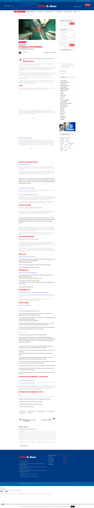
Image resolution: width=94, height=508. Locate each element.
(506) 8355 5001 (64, 73)
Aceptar (73, 506)
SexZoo (61, 114)
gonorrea (61, 148)
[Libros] (12, 6)
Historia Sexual (63, 95)
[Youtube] (6, 6)
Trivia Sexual (62, 117)
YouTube (64, 460)
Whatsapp (54, 52)
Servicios (62, 109)
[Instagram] (10, 6)
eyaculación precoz (70, 143)
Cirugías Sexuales (23, 15)
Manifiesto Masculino (52, 455)
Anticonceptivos (22, 411)
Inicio (19, 15)
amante (66, 150)
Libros (61, 98)
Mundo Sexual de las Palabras (65, 103)
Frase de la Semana (63, 90)
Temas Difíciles (63, 116)
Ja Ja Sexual (50, 462)
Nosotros (50, 483)
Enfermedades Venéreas (41, 411)
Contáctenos (55, 483)
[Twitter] (8, 6)
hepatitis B (62, 139)
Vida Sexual (62, 119)
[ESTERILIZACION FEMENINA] (37, 29)
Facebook (46, 52)
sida (69, 148)
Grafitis (61, 93)
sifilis (66, 148)
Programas (62, 108)
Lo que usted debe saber (50, 411)
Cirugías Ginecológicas (31, 411)
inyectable (62, 143)
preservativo (62, 141)
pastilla (67, 141)
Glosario (73, 483)
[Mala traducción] (6, 492)
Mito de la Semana (63, 101)
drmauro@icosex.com (65, 69)
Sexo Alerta (62, 111)
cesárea (61, 150)
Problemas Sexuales (64, 106)
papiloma (67, 139)
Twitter (49, 52)
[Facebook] (4, 6)
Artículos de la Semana (64, 82)
